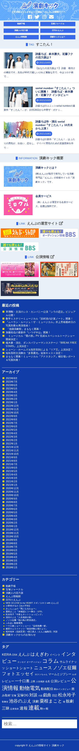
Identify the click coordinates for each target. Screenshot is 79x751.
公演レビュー (60, 681)
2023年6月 (11, 385)
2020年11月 (12, 491)
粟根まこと (51, 700)
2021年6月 (11, 467)
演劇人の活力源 (21, 30)
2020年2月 (11, 522)
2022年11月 (12, 409)
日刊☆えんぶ (57, 30)
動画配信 (47, 688)
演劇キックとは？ (57, 37)
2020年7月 (11, 505)
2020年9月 (11, 498)
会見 (47, 681)
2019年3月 (11, 560)
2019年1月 (11, 567)
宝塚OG (23, 695)
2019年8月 (11, 543)
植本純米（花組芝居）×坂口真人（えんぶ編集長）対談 (32, 631)
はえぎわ (39, 654)
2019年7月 (11, 546)
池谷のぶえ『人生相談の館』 (19, 617)
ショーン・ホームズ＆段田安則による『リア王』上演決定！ (39, 349)
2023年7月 (11, 381)
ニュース (43, 667)
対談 (33, 695)
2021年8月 (11, 460)
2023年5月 (11, 388)
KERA (6, 654)
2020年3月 (11, 519)
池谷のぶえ (20, 700)
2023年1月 (11, 402)
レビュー (8, 681)
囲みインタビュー (62, 689)
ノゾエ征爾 (65, 667)
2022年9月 (11, 416)
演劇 (35, 701)
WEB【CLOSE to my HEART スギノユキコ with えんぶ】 (32, 603)
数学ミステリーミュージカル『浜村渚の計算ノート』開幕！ (39, 318)
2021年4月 (11, 474)
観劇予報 (21, 24)
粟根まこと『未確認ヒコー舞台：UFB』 (25, 611)
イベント (55, 654)
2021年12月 (12, 447)
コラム (50, 661)
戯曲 (47, 695)
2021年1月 (11, 484)
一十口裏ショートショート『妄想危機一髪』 (27, 626)
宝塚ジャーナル (57, 24)
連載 (34, 708)
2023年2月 (11, 398)
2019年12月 (12, 529)
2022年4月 (11, 433)
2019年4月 (11, 557)
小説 (40, 695)
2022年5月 (11, 429)
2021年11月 (12, 450)
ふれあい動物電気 (14, 623)
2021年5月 (11, 471)
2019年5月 (11, 553)
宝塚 (13, 695)
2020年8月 (11, 502)
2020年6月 (11, 509)
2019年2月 (11, 564)
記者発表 (14, 709)
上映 (32, 681)
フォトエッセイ (18, 673)
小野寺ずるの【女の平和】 (18, 606)
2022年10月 (12, 412)
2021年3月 (11, 478)
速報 (24, 708)
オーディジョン (34, 662)
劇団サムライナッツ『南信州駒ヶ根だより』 (27, 629)
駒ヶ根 (44, 708)
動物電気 (29, 688)
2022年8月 (11, 419)
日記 (54, 695)
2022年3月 (11, 436)
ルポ (74, 674)
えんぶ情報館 (21, 37)
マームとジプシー (59, 674)
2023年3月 (11, 395)
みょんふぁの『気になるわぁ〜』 (21, 608)
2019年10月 (12, 536)
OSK (14, 654)
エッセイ (21, 662)
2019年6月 (11, 550)
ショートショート (19, 668)
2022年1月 (11, 443)
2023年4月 (11, 392)
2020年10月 (12, 495)
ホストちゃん (41, 674)
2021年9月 (11, 457)
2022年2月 (11, 440)
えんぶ (24, 654)
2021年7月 (11, 464)
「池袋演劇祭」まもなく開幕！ (23, 329)
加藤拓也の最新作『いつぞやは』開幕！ (28, 332)
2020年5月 (11, 512)
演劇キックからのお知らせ (21, 634)
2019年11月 (12, 533)
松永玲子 (67, 694)
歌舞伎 (5, 702)
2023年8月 (11, 378)
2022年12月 (12, 405)
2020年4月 (11, 515)
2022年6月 (11, 426)
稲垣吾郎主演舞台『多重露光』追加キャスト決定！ (34, 353)
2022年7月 (11, 423)
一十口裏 (22, 681)
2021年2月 (11, 481)
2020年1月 (11, 526)
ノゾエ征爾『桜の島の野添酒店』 (21, 620)
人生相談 (40, 681)
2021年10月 (12, 454)
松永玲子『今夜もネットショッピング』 (25, 614)
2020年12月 (12, 488)
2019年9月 (11, 540)
